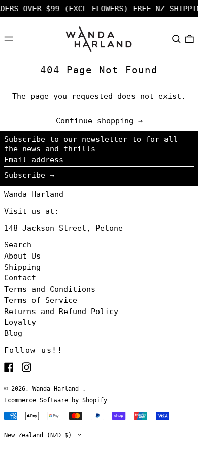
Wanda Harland (33, 194)
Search (17, 244)
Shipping (22, 267)
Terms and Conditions (49, 289)
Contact (20, 277)
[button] (176, 38)
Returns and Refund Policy (61, 311)
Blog (13, 333)
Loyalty (20, 322)
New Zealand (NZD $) (39, 435)
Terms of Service (40, 300)
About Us (22, 256)
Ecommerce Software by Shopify (55, 400)
